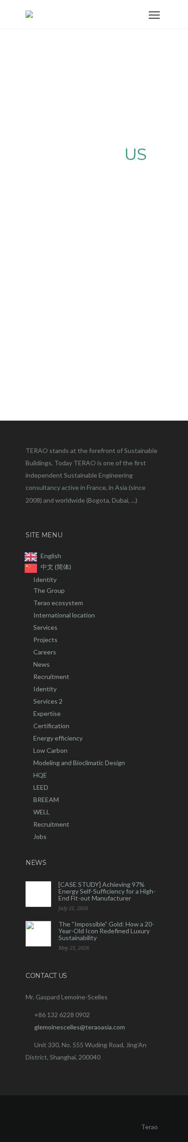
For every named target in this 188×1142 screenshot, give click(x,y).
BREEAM (46, 799)
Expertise (47, 713)
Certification (51, 726)
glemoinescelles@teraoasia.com (79, 1027)
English (51, 556)
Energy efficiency (58, 738)
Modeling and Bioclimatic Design (79, 762)
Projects (45, 639)
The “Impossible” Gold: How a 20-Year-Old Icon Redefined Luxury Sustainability (106, 930)
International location (64, 615)
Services (45, 627)
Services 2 (48, 701)
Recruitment (51, 676)
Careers (44, 652)
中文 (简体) (56, 567)
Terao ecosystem (58, 603)
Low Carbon (50, 750)
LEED (40, 787)
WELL (41, 812)
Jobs (40, 836)
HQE (40, 775)
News (41, 664)
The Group (49, 590)
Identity (45, 579)
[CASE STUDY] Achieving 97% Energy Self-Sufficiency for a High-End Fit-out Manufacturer (107, 891)
